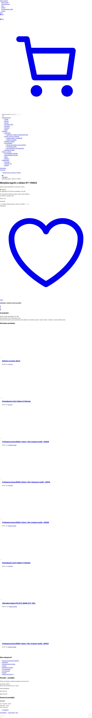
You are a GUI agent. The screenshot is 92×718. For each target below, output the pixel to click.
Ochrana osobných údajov (8, 664)
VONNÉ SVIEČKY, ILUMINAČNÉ (14, 138)
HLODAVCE (7, 126)
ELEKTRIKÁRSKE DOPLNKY (11, 155)
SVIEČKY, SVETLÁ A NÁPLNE (11, 136)
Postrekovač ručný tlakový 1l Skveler (16, 563)
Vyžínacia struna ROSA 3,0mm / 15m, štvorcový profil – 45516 (26, 482)
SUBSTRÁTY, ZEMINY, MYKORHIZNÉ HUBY (17, 134)
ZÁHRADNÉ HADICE (11, 146)
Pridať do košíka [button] (12, 445)
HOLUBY (6, 123)
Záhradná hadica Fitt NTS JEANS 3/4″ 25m (18, 603)
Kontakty (4, 672)
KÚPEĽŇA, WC (8, 163)
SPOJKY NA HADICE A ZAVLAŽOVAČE (16, 145)
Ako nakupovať (6, 671)
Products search (6, 114)
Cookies (4, 665)
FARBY (6, 157)
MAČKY (6, 129)
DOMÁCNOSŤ (5, 160)
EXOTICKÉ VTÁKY (8, 124)
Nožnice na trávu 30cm (11, 361)
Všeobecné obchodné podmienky (10, 660)
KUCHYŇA (7, 162)
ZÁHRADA (4, 131)
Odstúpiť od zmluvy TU (8, 674)
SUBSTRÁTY (7, 133)
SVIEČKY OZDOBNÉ (11, 140)
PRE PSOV (6, 128)
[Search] (3, 116)
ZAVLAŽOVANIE (8, 143)
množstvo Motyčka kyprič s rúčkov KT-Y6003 (13, 204)
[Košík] (46, 111)
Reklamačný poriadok (7, 667)
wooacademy (3, 712)
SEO (17, 712)
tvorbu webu (11, 712)
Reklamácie (5, 662)
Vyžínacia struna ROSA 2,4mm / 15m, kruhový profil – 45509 (25, 442)
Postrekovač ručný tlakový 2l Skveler (16, 401)
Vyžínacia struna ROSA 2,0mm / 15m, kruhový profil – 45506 (25, 522)
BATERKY (6, 158)
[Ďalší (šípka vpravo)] (1, 717)
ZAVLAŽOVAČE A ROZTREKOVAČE (15, 148)
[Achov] (4, 17)
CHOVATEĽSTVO (6, 117)
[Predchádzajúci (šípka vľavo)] (0, 717)
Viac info (10, 364)
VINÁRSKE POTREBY (9, 141)
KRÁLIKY (6, 121)
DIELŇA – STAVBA (6, 151)
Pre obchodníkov (6, 669)
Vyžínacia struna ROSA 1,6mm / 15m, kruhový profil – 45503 (25, 644)
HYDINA (6, 119)
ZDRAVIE (6, 165)
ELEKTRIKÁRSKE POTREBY (11, 153)
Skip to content (4, 0)
